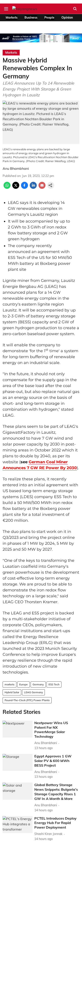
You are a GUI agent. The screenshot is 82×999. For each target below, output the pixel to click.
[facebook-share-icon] (24, 187)
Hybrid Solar (12, 692)
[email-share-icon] (41, 187)
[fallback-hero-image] (18, 729)
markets (9, 684)
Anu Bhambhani (16, 168)
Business (30, 17)
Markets (11, 17)
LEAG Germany (33, 692)
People (49, 17)
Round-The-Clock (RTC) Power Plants (27, 700)
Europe (23, 684)
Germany (38, 684)
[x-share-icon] (15, 187)
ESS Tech (54, 684)
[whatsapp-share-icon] (6, 187)
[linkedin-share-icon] (33, 187)
